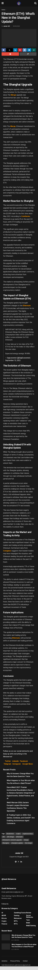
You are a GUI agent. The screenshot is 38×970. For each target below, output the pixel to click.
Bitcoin (4, 918)
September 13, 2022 (13, 360)
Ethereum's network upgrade (12, 840)
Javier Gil (6, 26)
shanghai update (17, 843)
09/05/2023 (16, 26)
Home (3, 10)
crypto (18, 833)
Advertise (4, 961)
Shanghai (6, 843)
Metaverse (17, 918)
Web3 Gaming (31, 925)
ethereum (19, 837)
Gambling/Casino (20, 913)
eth (4, 837)
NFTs (16, 921)
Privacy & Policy (15, 961)
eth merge (10, 837)
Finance (4, 924)
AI (2, 913)
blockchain (10, 833)
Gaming (16, 915)
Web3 (28, 923)
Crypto (4, 921)
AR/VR (4, 915)
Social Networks (29, 916)
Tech (28, 920)
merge (26, 840)
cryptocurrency (28, 833)
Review (28, 913)
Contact (25, 961)
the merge (28, 843)
